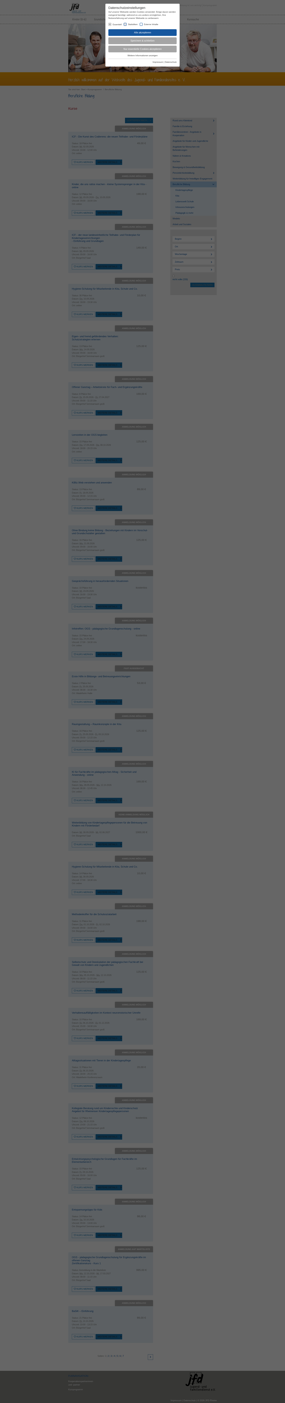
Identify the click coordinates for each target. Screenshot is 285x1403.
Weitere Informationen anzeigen (143, 55)
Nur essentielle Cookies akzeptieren (143, 49)
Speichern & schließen (142, 40)
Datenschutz (171, 62)
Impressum (158, 62)
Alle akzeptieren (142, 32)
